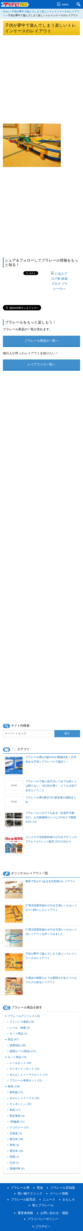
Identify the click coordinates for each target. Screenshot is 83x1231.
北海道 (16, 1133)
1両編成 (17, 1121)
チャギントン (20, 1104)
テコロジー (19, 1127)
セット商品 (18, 1033)
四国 (14, 1156)
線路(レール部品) (23, 1051)
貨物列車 (17, 1168)
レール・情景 (20, 1027)
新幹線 (16, 1092)
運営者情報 (25, 1213)
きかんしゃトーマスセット (28, 1074)
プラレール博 (20, 1187)
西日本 (16, 1150)
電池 (40, 1187)
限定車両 (17, 1115)
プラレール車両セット (26, 1080)
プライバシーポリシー (42, 1219)
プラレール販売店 (23, 1199)
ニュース (49, 1199)
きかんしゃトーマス (24, 1098)
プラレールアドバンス (24, 1016)
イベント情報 (59, 1193)
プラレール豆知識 (62, 1187)
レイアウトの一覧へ (41, 364)
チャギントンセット (24, 1068)
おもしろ (69, 1199)
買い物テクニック (30, 1193)
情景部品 (18, 1045)
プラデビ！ (43, 1226)
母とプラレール (43, 1205)
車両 (14, 1086)
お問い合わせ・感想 (54, 1213)
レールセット (20, 1062)
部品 (13, 1039)
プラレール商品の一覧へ (41, 340)
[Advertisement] (41, 79)
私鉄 (15, 1109)
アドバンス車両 (22, 1021)
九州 (14, 1162)
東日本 (16, 1139)
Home (6, 11)
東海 (14, 1144)
